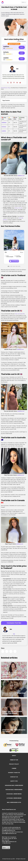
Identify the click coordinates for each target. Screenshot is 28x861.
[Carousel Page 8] (19, 266)
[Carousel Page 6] (16, 266)
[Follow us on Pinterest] (16, 854)
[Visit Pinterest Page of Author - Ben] (14, 82)
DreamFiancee (4, 87)
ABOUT (14, 755)
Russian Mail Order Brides (14, 789)
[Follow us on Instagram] (11, 854)
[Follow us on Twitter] (7, 854)
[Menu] (25, 2)
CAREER (14, 768)
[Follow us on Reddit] (20, 854)
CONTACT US (14, 777)
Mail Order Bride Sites (14, 802)
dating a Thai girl (18, 208)
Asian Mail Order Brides (14, 794)
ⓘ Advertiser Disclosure (21, 41)
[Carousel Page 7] (18, 266)
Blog (9, 87)
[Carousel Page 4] (13, 266)
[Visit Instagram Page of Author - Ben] (11, 82)
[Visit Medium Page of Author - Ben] (17, 82)
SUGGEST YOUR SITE (14, 772)
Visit (21, 47)
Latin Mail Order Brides (14, 798)
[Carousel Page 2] (9, 266)
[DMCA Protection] (6, 848)
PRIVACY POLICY (14, 764)
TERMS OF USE (14, 760)
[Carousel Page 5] (14, 266)
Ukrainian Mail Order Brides (14, 785)
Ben (11, 629)
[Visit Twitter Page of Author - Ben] (8, 82)
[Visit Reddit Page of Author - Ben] (20, 82)
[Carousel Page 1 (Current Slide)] (8, 266)
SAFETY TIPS (14, 781)
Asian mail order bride (20, 313)
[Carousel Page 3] (11, 266)
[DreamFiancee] (7, 2)
